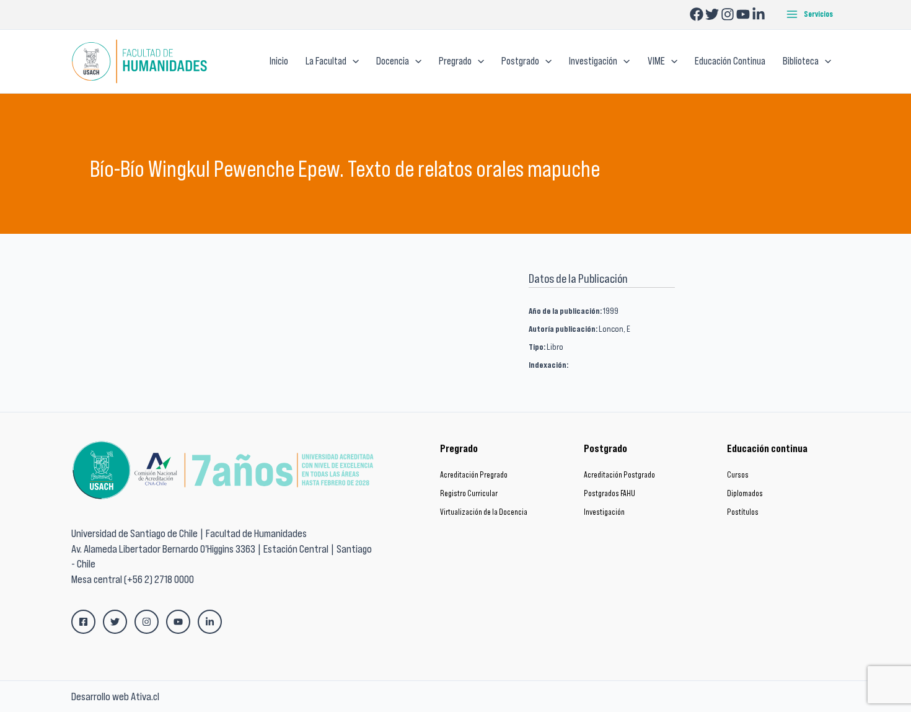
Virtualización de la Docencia (483, 512)
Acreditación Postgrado (619, 474)
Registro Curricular (469, 493)
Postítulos (743, 512)
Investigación (604, 512)
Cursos (738, 474)
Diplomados (745, 493)
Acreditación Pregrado (474, 474)
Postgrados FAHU (609, 493)
